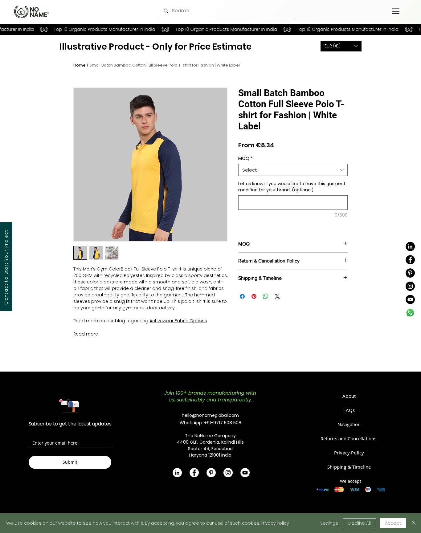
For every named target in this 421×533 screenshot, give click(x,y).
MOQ (245, 158)
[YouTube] (410, 299)
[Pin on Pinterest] (254, 296)
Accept (393, 523)
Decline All (359, 523)
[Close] (413, 523)
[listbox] (341, 46)
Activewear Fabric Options (178, 321)
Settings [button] (329, 523)
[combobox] (293, 170)
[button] (341, 46)
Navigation (349, 424)
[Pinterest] (410, 273)
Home (79, 65)
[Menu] (395, 11)
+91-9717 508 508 (222, 423)
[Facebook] (410, 259)
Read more (85, 334)
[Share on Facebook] (242, 296)
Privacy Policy (275, 523)
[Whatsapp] (410, 312)
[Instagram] (410, 286)
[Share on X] (277, 296)
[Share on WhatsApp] (265, 296)
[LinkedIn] (410, 246)
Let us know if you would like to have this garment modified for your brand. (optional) (291, 187)
